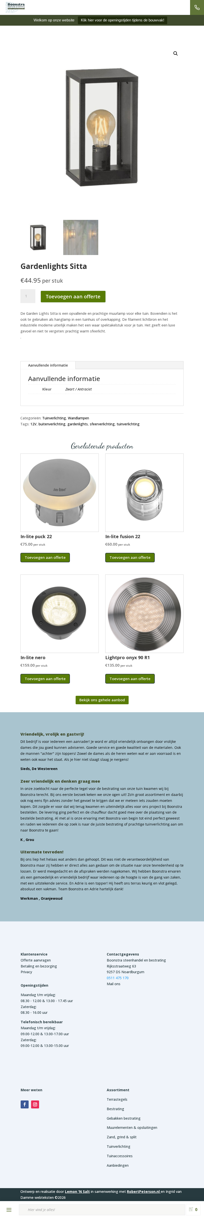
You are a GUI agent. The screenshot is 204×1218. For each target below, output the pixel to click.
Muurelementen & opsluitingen (132, 1127)
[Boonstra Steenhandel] (15, 7)
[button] (175, 53)
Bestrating (115, 1108)
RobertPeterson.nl (143, 1191)
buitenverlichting (52, 424)
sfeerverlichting (102, 424)
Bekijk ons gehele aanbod (102, 699)
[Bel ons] (197, 7)
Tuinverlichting (54, 418)
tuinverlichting (128, 424)
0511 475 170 (118, 977)
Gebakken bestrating (124, 1118)
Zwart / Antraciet (78, 389)
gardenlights (77, 424)
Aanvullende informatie (48, 365)
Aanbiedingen (118, 1165)
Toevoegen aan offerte (73, 296)
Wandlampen (78, 418)
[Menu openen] (9, 1210)
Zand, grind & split (122, 1137)
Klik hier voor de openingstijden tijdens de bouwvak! (122, 20)
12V (33, 424)
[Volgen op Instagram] (35, 1104)
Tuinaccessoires (120, 1156)
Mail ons (113, 983)
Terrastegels (117, 1099)
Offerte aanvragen (36, 960)
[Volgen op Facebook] (25, 1104)
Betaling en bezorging (39, 966)
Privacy (26, 971)
